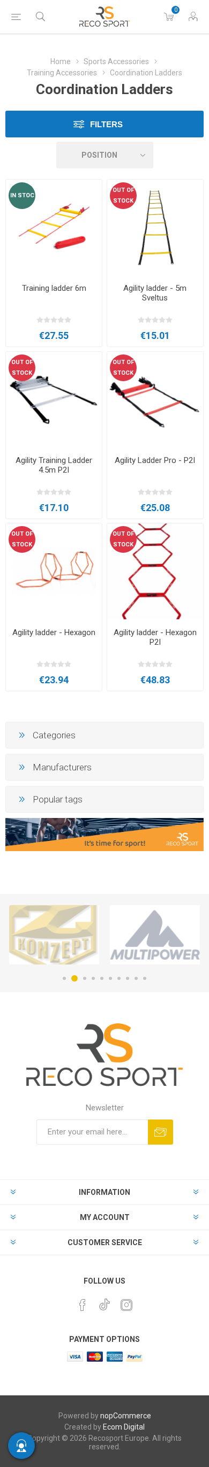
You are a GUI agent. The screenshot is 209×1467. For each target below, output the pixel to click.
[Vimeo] (104, 1301)
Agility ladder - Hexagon (53, 632)
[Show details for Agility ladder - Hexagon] (54, 571)
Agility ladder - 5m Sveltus (154, 293)
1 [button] (64, 978)
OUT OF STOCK (123, 195)
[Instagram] (126, 1305)
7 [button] (119, 978)
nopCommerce (125, 1415)
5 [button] (101, 978)
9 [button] (136, 978)
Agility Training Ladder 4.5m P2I (54, 465)
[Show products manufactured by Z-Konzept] (54, 934)
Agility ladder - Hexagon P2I (155, 637)
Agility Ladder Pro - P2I (155, 460)
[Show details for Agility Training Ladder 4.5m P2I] (54, 399)
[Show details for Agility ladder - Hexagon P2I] (155, 571)
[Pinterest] (82, 1305)
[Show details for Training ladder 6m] (54, 227)
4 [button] (93, 978)
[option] (54, 934)
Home (60, 61)
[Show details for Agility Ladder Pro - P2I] (155, 399)
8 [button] (127, 978)
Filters (106, 124)
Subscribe (160, 1132)
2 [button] (74, 978)
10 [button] (144, 978)
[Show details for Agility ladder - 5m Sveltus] (155, 227)
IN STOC (22, 195)
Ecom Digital (124, 1427)
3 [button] (84, 978)
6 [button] (110, 978)
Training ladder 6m (54, 288)
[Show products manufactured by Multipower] (155, 934)
